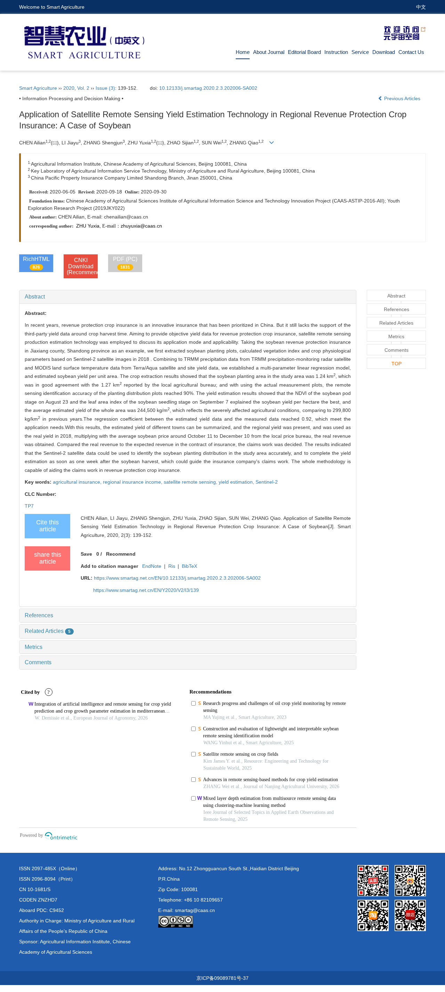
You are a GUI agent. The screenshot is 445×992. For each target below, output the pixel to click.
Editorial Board (304, 52)
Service (360, 52)
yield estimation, (237, 482)
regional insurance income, (133, 482)
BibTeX (189, 566)
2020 (68, 88)
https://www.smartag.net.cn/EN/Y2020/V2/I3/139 (146, 590)
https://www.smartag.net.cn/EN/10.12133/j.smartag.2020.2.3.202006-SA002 (177, 578)
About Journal (268, 52)
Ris (171, 566)
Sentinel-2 (267, 482)
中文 (421, 7)
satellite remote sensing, (191, 482)
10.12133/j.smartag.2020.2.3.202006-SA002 (208, 88)
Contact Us (411, 52)
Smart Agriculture (38, 88)
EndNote (151, 566)
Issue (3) (105, 88)
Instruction (336, 52)
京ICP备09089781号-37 (222, 978)
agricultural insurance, (78, 482)
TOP (396, 363)
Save (86, 554)
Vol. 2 (83, 88)
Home (243, 52)
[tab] (187, 296)
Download (383, 52)
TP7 (29, 506)
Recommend (121, 554)
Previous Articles (402, 98)
